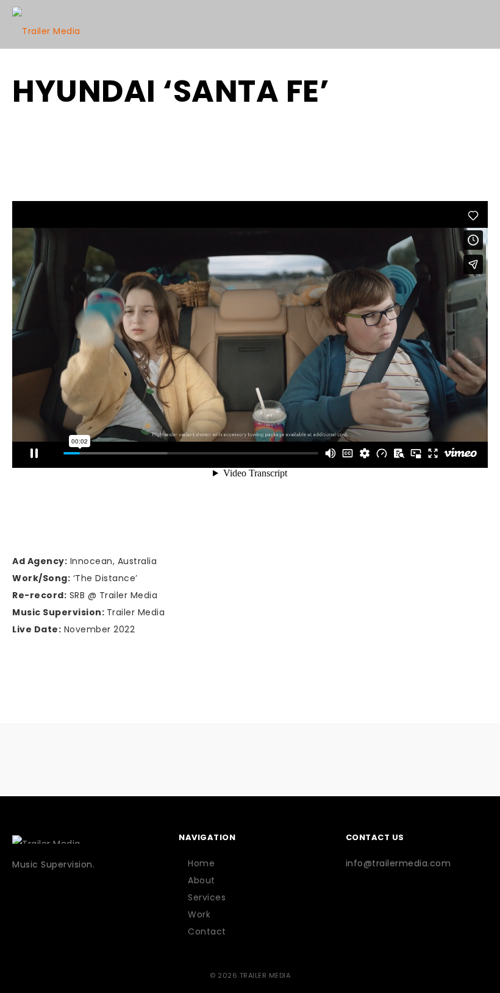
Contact (207, 931)
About (201, 880)
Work (199, 914)
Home (201, 863)
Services (207, 897)
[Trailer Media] (46, 24)
